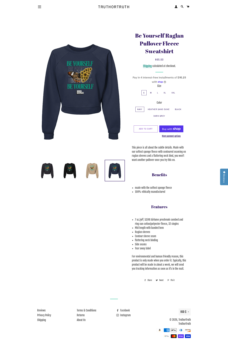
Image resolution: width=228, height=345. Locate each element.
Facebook (125, 310)
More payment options (171, 136)
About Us (81, 320)
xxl (173, 92)
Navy (139, 109)
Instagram (125, 315)
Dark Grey (159, 116)
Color (159, 102)
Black (178, 109)
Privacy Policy (44, 315)
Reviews (41, 310)
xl (165, 92)
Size (159, 86)
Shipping (147, 66)
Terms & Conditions (86, 310)
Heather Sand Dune (159, 109)
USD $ (183, 311)
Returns (81, 315)
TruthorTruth (114, 6)
